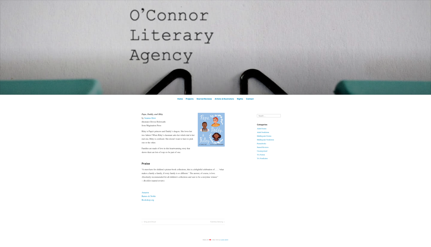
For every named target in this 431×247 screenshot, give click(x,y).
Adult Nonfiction (263, 132)
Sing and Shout (149, 222)
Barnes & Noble (149, 196)
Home (180, 99)
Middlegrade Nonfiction (265, 139)
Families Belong (216, 222)
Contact (250, 99)
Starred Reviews (204, 99)
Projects (190, 99)
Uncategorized (262, 151)
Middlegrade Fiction (264, 136)
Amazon (145, 192)
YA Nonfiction (262, 158)
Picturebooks (261, 143)
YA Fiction (261, 154)
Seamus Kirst (150, 118)
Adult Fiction (261, 128)
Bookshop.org (148, 199)
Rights (240, 99)
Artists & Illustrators (224, 99)
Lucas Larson (224, 240)
